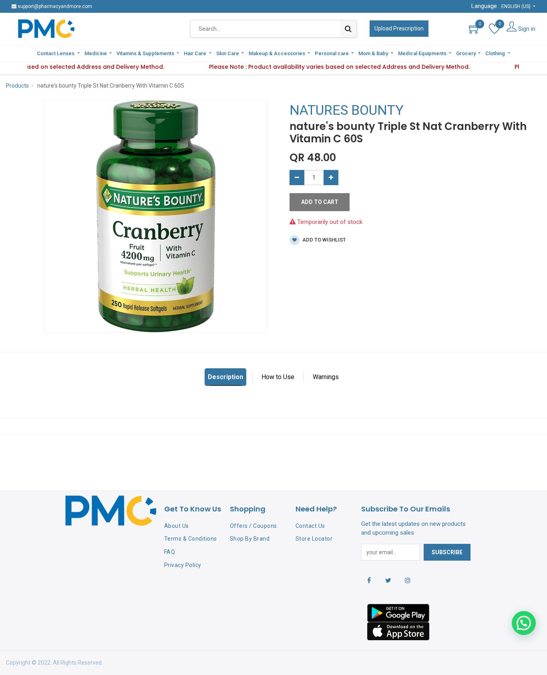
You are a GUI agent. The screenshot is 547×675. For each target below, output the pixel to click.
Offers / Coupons (253, 526)
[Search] (348, 28)
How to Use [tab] (277, 377)
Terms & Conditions (190, 538)
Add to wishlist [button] (323, 240)
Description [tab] (225, 377)
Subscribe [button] (447, 552)
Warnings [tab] (326, 377)
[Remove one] (297, 177)
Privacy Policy (182, 565)
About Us (176, 526)
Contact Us (310, 526)
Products (17, 85)
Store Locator (314, 538)
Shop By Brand (250, 538)
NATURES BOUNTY (347, 110)
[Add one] (331, 177)
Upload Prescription (399, 28)
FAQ (169, 552)
